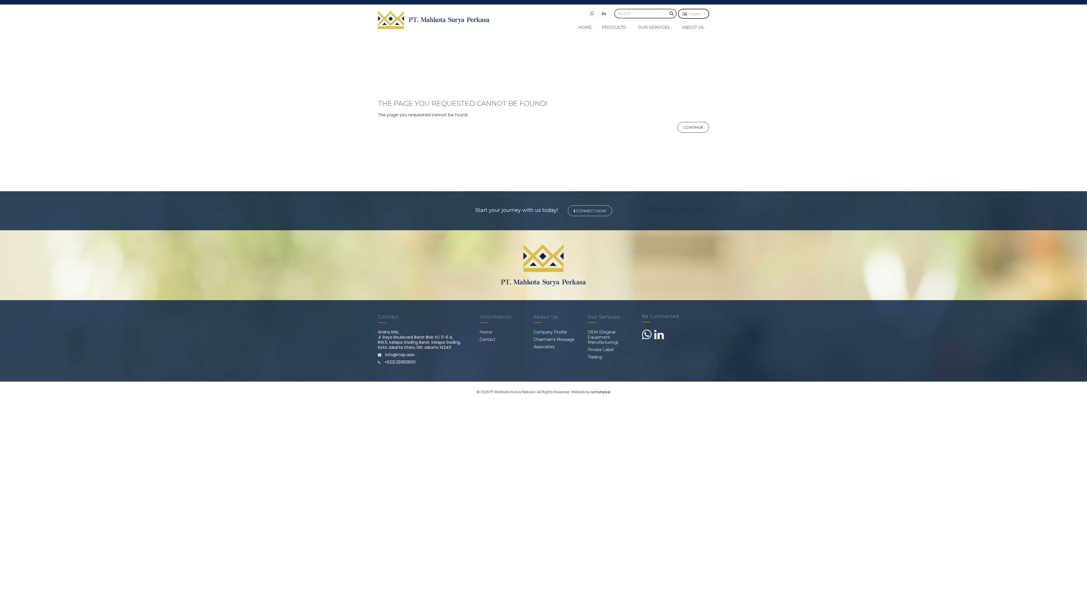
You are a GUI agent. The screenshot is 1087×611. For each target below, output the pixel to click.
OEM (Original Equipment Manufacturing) (603, 337)
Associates (544, 346)
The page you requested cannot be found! (547, 78)
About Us (693, 27)
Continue (693, 127)
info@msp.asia (399, 355)
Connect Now (590, 210)
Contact (487, 339)
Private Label (601, 349)
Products (614, 27)
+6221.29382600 (399, 362)
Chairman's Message (554, 339)
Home (585, 27)
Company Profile (550, 332)
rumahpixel (600, 392)
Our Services (654, 27)
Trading (595, 357)
